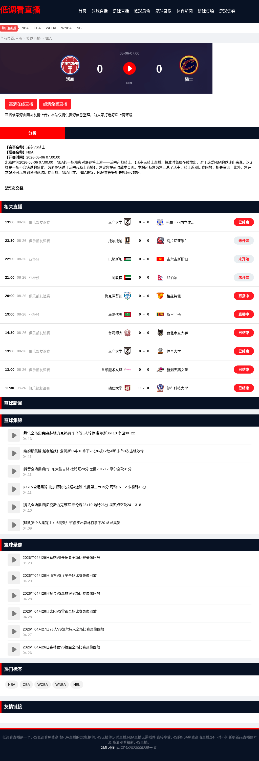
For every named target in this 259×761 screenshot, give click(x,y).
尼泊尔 (172, 278)
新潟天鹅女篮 (177, 370)
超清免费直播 (55, 104)
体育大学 (174, 351)
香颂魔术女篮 (111, 370)
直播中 (244, 296)
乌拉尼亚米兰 (177, 241)
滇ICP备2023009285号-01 (137, 748)
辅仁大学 (115, 388)
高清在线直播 (21, 104)
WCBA (51, 28)
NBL (80, 28)
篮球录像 (142, 11)
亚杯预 (34, 259)
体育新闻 (185, 11)
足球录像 (163, 11)
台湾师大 (115, 333)
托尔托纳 (115, 241)
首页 (82, 11)
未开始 (244, 241)
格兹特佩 (174, 296)
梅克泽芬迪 (113, 296)
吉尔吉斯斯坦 (177, 259)
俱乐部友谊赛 (39, 222)
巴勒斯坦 (115, 259)
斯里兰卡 (174, 314)
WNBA (66, 28)
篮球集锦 (206, 11)
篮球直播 (100, 11)
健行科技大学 (177, 388)
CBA (37, 28)
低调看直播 (20, 9)
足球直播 (121, 11)
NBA (25, 28)
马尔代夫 (115, 314)
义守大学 (115, 222)
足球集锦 (227, 11)
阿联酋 (117, 278)
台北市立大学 (177, 333)
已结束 (244, 222)
